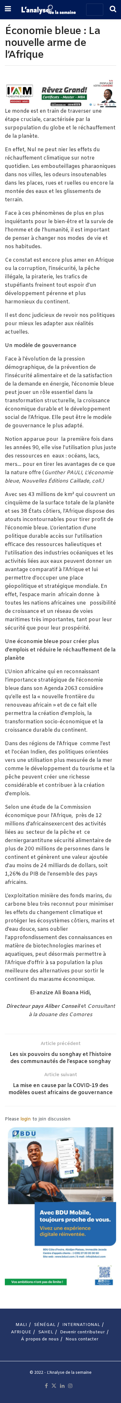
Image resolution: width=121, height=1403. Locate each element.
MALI (21, 1325)
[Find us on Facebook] (46, 1386)
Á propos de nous (40, 1339)
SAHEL (45, 1332)
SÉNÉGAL (44, 1325)
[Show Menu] (8, 9)
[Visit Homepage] (48, 9)
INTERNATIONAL (81, 1325)
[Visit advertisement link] (60, 93)
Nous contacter (82, 1339)
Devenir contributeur (82, 1332)
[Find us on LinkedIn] (62, 1386)
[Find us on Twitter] (53, 1386)
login (25, 1119)
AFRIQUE (21, 1332)
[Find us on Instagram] (70, 1386)
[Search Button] (113, 9)
